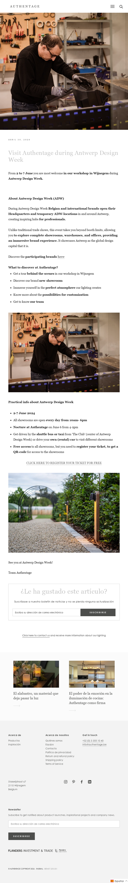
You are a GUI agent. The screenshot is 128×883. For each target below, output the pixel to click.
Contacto (51, 748)
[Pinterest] (73, 781)
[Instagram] (65, 781)
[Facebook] (81, 781)
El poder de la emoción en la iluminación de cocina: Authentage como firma (90, 698)
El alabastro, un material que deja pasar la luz (35, 695)
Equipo (50, 744)
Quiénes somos (54, 740)
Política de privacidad (58, 752)
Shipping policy (54, 760)
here (61, 256)
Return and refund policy (60, 756)
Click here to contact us (36, 635)
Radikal (39, 869)
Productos (14, 740)
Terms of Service (54, 763)
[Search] (121, 6)
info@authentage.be (94, 744)
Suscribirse (98, 612)
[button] (119, 881)
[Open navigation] (112, 6)
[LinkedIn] (89, 781)
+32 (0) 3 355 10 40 (93, 740)
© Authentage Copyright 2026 (21, 869)
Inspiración (14, 744)
